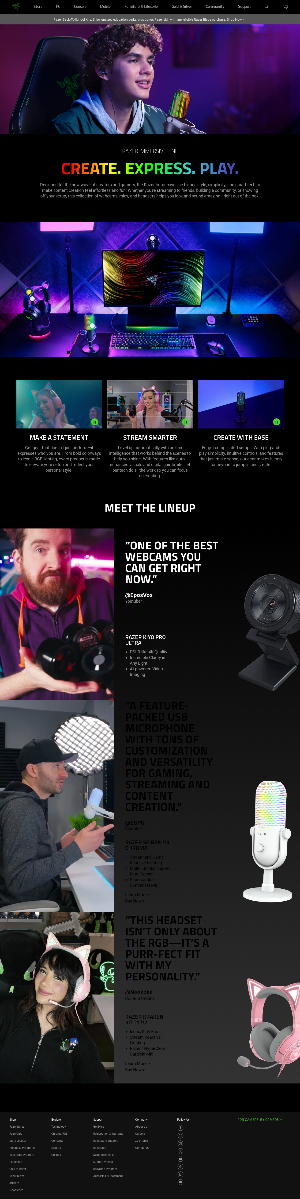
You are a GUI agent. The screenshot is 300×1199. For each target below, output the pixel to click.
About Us (141, 1126)
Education (15, 1162)
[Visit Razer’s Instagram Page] (180, 1135)
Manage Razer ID (104, 1155)
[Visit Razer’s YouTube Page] (180, 1159)
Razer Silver (16, 1176)
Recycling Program (105, 1169)
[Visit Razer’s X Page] (180, 1151)
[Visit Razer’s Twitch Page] (180, 1174)
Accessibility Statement (108, 1176)
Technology (58, 1126)
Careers (140, 1133)
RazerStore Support (105, 1140)
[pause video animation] (95, 422)
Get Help (98, 1126)
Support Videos (103, 1162)
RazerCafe (15, 1133)
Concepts (57, 1140)
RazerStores (16, 1126)
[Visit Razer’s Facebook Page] (180, 1128)
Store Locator (17, 1140)
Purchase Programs (22, 1147)
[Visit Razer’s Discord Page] (180, 1182)
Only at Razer (17, 1169)
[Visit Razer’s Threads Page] (180, 1143)
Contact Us (142, 1147)
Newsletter (16, 1190)
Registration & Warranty (108, 1133)
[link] (16, 6)
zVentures (141, 1140)
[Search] (266, 6)
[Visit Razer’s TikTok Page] (180, 1166)
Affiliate (14, 1183)
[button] (285, 7)
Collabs (56, 1155)
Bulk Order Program (21, 1155)
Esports (56, 1147)
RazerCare (99, 1147)
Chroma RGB (59, 1133)
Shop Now (235, 19)
